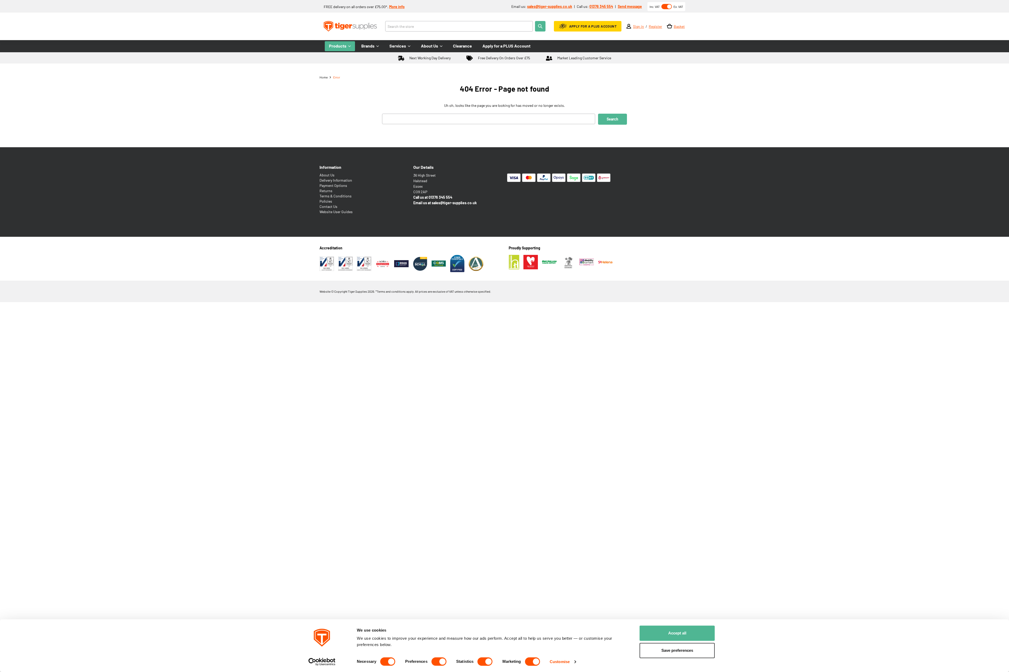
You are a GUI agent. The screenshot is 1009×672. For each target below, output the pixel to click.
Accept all (677, 633)
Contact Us (328, 206)
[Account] (629, 26)
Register (655, 26)
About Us (327, 175)
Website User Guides (336, 211)
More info (397, 6)
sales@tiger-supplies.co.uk (549, 6)
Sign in (638, 26)
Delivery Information (336, 180)
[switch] (438, 661)
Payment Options (333, 185)
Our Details (423, 167)
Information (330, 167)
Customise (560, 661)
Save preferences (677, 650)
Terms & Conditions (336, 196)
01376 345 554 (601, 6)
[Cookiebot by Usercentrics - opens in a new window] (322, 662)
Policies (326, 201)
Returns (326, 190)
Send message (630, 6)
